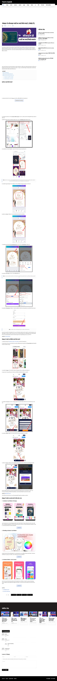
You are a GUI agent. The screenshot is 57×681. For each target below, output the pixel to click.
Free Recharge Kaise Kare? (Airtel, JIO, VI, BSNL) (33, 620)
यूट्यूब (38, 60)
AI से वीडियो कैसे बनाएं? (6, 589)
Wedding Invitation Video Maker (14, 341)
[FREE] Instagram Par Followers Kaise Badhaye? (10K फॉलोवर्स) (45, 38)
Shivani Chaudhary (11, 643)
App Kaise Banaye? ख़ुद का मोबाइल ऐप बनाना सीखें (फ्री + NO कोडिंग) (42, 620)
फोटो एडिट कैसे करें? (7, 336)
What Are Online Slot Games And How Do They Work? (46, 33)
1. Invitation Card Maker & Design (8, 76)
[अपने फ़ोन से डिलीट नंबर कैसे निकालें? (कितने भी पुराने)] (52, 614)
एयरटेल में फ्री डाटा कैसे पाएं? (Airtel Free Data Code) (46, 48)
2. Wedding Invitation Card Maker (8, 77)
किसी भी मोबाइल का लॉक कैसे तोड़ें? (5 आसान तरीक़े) (23, 619)
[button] (3, 5)
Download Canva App (19, 100)
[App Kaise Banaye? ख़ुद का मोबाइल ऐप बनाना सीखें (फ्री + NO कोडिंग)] (42, 614)
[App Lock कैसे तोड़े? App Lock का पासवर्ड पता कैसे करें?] (14, 614)
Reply (5, 636)
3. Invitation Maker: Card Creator (8, 78)
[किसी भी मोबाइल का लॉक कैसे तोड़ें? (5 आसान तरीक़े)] (24, 614)
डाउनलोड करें (19, 556)
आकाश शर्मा (3, 622)
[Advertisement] (28, 14)
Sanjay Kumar (7, 648)
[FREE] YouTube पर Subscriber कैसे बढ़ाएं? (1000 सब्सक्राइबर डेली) (45, 59)
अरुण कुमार (12, 622)
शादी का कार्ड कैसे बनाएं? (6, 72)
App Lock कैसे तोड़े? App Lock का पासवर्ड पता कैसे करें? (14, 620)
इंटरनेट (39, 50)
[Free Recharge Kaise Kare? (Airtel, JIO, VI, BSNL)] (33, 614)
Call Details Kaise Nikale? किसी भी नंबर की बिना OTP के (46, 54)
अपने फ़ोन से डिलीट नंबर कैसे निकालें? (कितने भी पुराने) (51, 619)
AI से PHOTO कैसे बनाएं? (6, 591)
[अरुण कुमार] (2, 25)
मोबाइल (39, 55)
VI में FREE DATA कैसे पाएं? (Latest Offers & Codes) (46, 43)
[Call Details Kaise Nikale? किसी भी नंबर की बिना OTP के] (5, 614)
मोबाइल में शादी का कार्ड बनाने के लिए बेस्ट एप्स (8, 75)
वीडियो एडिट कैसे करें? (8, 493)
